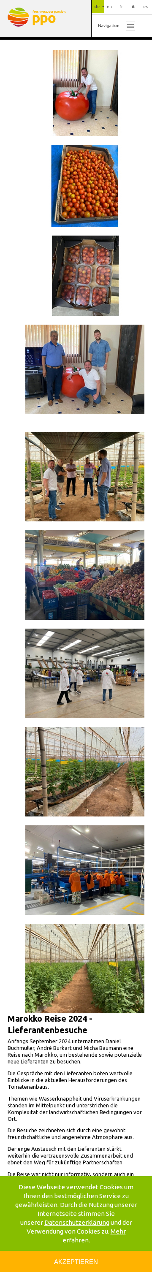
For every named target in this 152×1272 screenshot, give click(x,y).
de (97, 6)
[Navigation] (130, 25)
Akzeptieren (76, 1261)
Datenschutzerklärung (76, 1222)
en (109, 6)
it (133, 6)
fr (121, 6)
